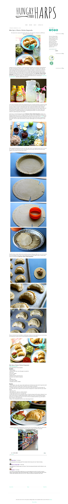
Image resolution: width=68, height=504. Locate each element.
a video (42, 116)
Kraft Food (15, 428)
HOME (26, 24)
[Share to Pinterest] (17, 452)
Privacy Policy (34, 502)
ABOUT (35, 24)
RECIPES (30, 24)
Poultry (13, 454)
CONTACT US (40, 24)
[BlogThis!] (14, 452)
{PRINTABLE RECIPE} (13, 366)
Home (28, 486)
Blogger (50, 499)
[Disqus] (28, 471)
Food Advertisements (58, 33)
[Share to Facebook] (16, 452)
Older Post (45, 486)
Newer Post (11, 486)
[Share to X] (15, 452)
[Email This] (13, 452)
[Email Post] (11, 452)
